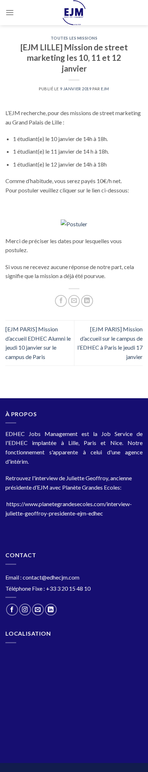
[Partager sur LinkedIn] (87, 301)
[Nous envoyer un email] (38, 610)
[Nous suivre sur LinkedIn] (51, 610)
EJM (105, 88)
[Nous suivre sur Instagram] (25, 610)
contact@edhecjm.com (51, 577)
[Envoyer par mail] (74, 301)
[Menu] (9, 12)
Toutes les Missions (74, 38)
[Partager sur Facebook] (61, 301)
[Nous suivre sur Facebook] (12, 610)
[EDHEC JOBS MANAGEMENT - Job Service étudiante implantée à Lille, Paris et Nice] (74, 12)
